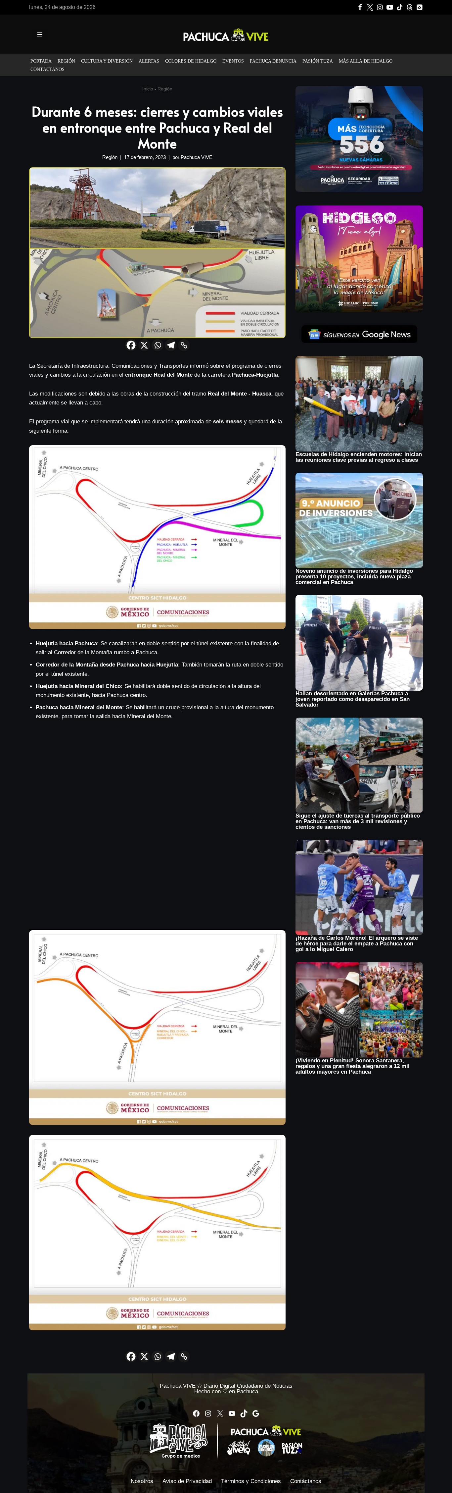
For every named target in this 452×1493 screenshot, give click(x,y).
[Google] (256, 1413)
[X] (144, 345)
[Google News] (419, 7)
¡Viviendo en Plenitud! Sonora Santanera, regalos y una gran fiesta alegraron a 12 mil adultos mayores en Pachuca (352, 1066)
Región (66, 61)
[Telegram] (171, 345)
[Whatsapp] (157, 345)
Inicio (147, 88)
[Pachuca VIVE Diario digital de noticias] (226, 34)
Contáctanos (47, 69)
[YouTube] (232, 1413)
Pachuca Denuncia (273, 61)
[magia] (359, 258)
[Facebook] (360, 7)
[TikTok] (399, 7)
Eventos (233, 61)
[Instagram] (380, 7)
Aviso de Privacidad (187, 1481)
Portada (41, 61)
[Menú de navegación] (39, 34)
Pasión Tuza (317, 61)
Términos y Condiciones (251, 1481)
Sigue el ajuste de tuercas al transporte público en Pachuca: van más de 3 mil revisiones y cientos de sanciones (357, 821)
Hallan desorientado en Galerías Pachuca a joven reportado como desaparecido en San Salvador (352, 699)
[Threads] (409, 7)
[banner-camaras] (359, 139)
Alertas (149, 61)
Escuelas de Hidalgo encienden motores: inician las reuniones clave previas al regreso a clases (358, 457)
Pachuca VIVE (196, 157)
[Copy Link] (184, 345)
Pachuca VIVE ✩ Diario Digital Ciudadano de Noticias (226, 1386)
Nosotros (142, 1481)
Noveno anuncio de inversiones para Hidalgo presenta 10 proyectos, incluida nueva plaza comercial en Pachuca (354, 576)
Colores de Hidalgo (190, 61)
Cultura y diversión (107, 61)
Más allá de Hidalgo (365, 61)
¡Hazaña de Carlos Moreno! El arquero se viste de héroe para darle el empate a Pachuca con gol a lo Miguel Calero (356, 943)
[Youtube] (389, 7)
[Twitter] (370, 7)
